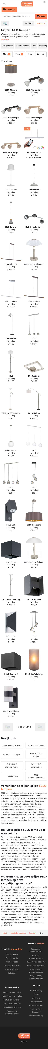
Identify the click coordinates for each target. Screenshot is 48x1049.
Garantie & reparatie (12, 1004)
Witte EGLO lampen (36, 745)
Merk (6, 54)
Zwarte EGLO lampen (12, 745)
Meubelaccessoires (12, 965)
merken (40, 943)
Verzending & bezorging (12, 996)
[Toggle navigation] (4, 4)
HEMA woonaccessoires (35, 962)
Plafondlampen (22, 45)
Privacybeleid (35, 1009)
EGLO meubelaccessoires (36, 776)
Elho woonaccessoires (36, 965)
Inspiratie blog (36, 990)
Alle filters (41, 23)
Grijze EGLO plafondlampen (12, 765)
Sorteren (40, 54)
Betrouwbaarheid (36, 1005)
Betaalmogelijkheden (12, 1007)
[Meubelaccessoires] (5, 23)
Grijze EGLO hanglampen (36, 765)
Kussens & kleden (12, 969)
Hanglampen (7, 45)
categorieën (16, 949)
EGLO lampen (12, 776)
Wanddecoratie (12, 958)
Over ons (36, 998)
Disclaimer (36, 1012)
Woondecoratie (12, 954)
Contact (36, 994)
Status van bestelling (12, 1000)
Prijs (30, 54)
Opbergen (12, 973)
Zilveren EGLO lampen (36, 754)
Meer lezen (5, 39)
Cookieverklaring (36, 1016)
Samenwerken (36, 1002)
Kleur (19, 54)
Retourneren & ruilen (12, 992)
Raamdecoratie (12, 962)
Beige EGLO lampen (11, 755)
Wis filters (29, 23)
